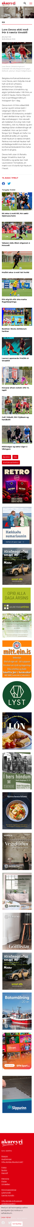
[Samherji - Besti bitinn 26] (17, 811)
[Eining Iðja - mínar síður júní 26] (17, 659)
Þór (15, 457)
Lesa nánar (6, 1217)
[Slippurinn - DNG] (17, 1095)
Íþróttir (6, 457)
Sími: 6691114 (6, 1151)
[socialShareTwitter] (9, 183)
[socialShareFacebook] (3, 183)
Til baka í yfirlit (10, 178)
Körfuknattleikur (11, 462)
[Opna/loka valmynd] (31, 3)
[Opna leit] (25, 3)
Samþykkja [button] (17, 1224)
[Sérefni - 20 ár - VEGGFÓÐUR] (17, 12)
